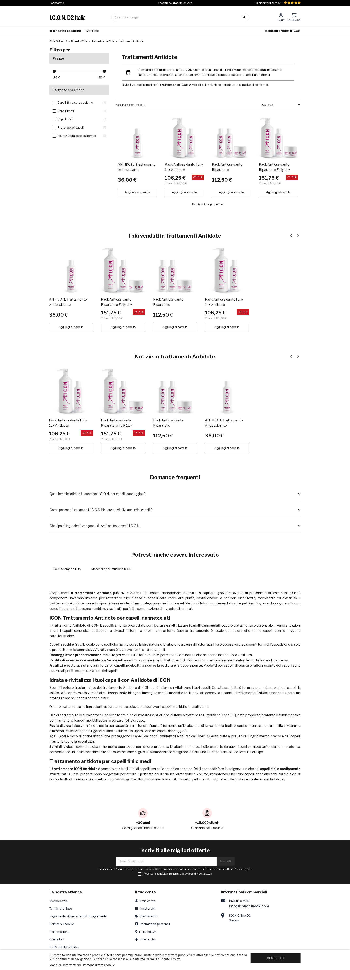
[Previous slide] (291, 235)
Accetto (275, 958)
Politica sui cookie (61, 924)
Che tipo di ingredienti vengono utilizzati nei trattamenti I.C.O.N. (95, 526)
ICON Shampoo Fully (67, 569)
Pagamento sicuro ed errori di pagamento (78, 916)
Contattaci (56, 939)
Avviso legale (58, 901)
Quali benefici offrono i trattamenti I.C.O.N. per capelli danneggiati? (97, 494)
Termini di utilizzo (60, 908)
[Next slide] (298, 235)
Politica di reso (59, 932)
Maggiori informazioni (65, 965)
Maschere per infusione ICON (111, 569)
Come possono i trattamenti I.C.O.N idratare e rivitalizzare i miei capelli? (101, 510)
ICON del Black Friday (64, 947)
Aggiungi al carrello (137, 192)
